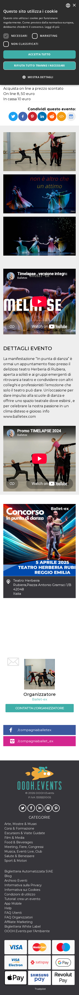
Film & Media (14, 838)
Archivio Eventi (15, 881)
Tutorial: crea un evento (22, 899)
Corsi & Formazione (19, 828)
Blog (8, 876)
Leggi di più (52, 27)
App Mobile (13, 904)
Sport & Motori (15, 861)
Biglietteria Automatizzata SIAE (28, 871)
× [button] (74, 5)
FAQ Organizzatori (18, 917)
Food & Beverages (18, 842)
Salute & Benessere (19, 856)
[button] (39, 77)
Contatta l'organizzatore (39, 708)
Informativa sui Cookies (22, 890)
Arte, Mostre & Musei (20, 824)
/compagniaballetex (34, 730)
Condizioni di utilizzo (19, 894)
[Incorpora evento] (61, 116)
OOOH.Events (44, 793)
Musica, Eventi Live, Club (23, 851)
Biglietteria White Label (22, 926)
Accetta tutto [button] (39, 54)
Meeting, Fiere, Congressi (23, 847)
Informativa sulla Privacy (23, 885)
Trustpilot (40, 988)
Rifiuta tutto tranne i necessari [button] (39, 65)
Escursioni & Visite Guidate (24, 833)
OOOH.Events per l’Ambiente (27, 931)
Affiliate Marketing (18, 922)
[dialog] (39, 42)
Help (8, 908)
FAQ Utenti (13, 913)
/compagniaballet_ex (35, 741)
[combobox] (68, 5)
